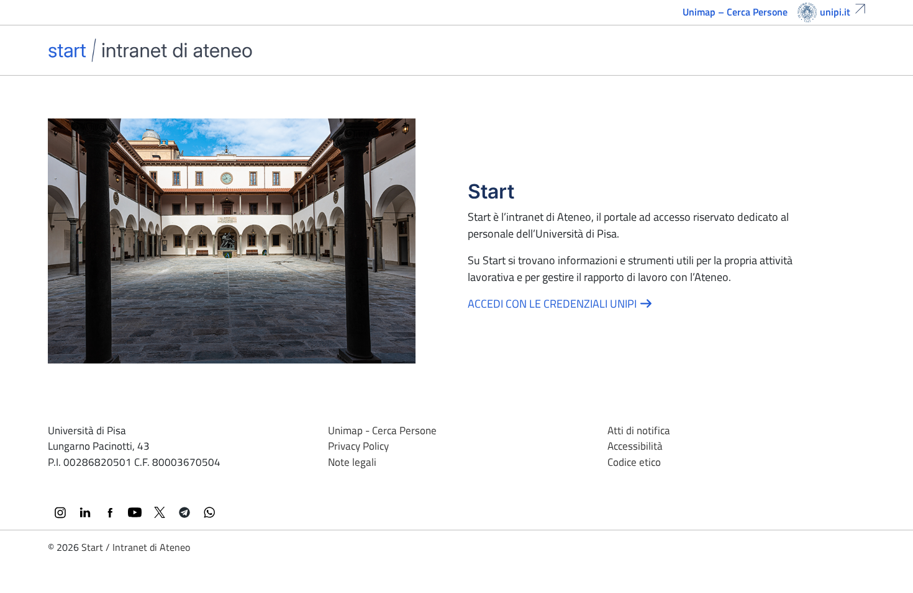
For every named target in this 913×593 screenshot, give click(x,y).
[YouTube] (134, 512)
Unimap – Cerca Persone (735, 11)
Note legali (352, 462)
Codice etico (634, 462)
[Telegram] (184, 512)
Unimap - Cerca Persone (382, 430)
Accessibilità (635, 446)
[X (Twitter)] (159, 512)
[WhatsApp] (209, 512)
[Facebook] (110, 512)
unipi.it (835, 11)
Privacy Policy (358, 446)
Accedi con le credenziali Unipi (553, 303)
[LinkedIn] (85, 512)
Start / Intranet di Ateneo (135, 547)
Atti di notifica (638, 430)
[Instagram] (60, 512)
